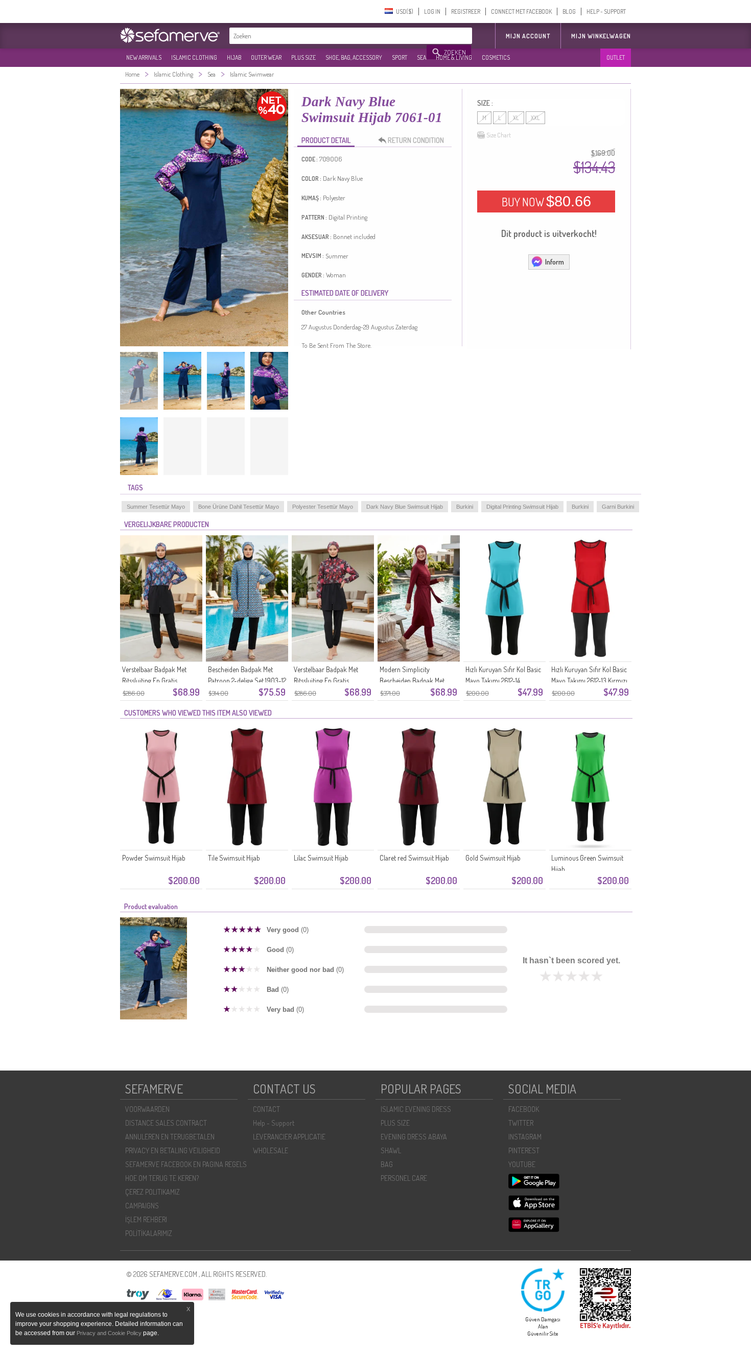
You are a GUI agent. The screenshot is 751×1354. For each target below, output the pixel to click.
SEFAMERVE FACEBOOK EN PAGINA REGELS (186, 1164)
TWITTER (520, 1123)
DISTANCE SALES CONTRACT (166, 1123)
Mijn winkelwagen (601, 36)
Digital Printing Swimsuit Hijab (522, 507)
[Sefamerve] (172, 35)
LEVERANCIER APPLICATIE (289, 1136)
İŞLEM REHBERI (146, 1219)
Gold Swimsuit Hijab (493, 857)
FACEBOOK (523, 1109)
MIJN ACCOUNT (528, 36)
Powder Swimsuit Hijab (153, 857)
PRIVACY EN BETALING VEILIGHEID (172, 1150)
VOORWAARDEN (147, 1109)
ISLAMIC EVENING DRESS (416, 1109)
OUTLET (615, 57)
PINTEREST (523, 1150)
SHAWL (391, 1150)
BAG (387, 1164)
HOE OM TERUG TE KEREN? (162, 1178)
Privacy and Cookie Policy (109, 1333)
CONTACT (266, 1109)
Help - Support (273, 1123)
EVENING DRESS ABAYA (414, 1136)
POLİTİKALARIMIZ (148, 1233)
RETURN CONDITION (416, 140)
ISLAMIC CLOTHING (194, 57)
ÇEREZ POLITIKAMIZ (152, 1191)
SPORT (399, 57)
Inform (554, 261)
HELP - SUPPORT (606, 11)
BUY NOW (546, 201)
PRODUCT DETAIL (325, 140)
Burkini (464, 507)
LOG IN (432, 11)
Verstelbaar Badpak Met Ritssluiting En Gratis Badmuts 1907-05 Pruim (327, 680)
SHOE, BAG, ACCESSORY (353, 57)
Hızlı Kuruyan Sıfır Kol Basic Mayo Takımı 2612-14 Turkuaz (503, 680)
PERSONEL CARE (404, 1178)
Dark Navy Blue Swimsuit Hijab (404, 507)
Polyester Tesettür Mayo (322, 507)
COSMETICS (496, 57)
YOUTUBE (521, 1164)
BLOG (569, 11)
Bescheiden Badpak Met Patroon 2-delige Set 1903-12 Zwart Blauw (247, 680)
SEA (421, 57)
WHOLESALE (270, 1150)
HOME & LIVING (454, 57)
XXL (535, 118)
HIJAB (234, 57)
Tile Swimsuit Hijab (234, 857)
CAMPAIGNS (142, 1205)
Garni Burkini (618, 507)
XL (516, 118)
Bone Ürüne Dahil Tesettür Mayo (238, 507)
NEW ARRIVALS (143, 57)
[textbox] (328, 36)
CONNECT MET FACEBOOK (521, 11)
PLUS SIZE (303, 57)
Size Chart (498, 135)
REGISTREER (465, 11)
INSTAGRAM (525, 1136)
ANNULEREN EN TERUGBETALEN (170, 1136)
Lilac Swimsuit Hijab (321, 857)
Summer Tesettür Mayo (156, 507)
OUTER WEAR (266, 57)
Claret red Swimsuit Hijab (414, 857)
